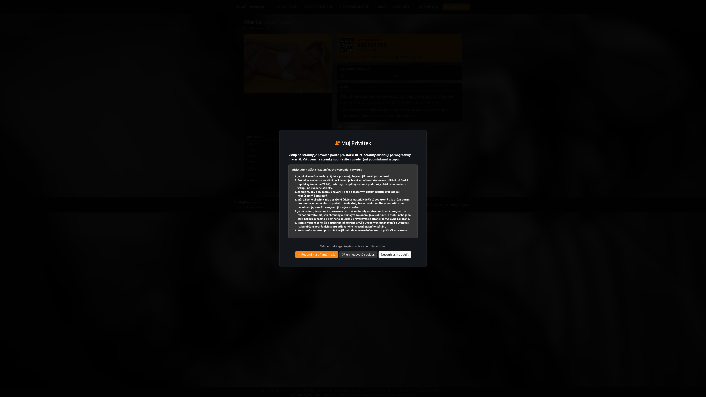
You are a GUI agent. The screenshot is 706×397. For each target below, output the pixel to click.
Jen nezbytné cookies (360, 255)
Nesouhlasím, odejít (395, 255)
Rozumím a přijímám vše (318, 255)
